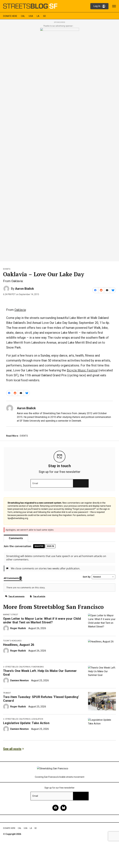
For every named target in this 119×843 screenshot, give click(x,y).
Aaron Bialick (24, 288)
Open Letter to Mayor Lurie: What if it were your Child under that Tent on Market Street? (42, 620)
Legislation (37, 719)
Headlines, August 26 (18, 645)
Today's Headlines (12, 641)
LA (38, 16)
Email (35, 483)
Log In (96, 6)
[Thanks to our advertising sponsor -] (59, 143)
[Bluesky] (63, 808)
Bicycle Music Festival (82, 370)
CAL (23, 16)
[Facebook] (55, 808)
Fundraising (37, 667)
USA (31, 16)
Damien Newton (19, 680)
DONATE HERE (10, 16)
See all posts (12, 749)
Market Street (10, 615)
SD (44, 16)
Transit (7, 693)
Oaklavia (20, 310)
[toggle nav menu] (114, 6)
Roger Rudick (18, 628)
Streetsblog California (17, 667)
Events (6, 269)
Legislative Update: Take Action (26, 723)
